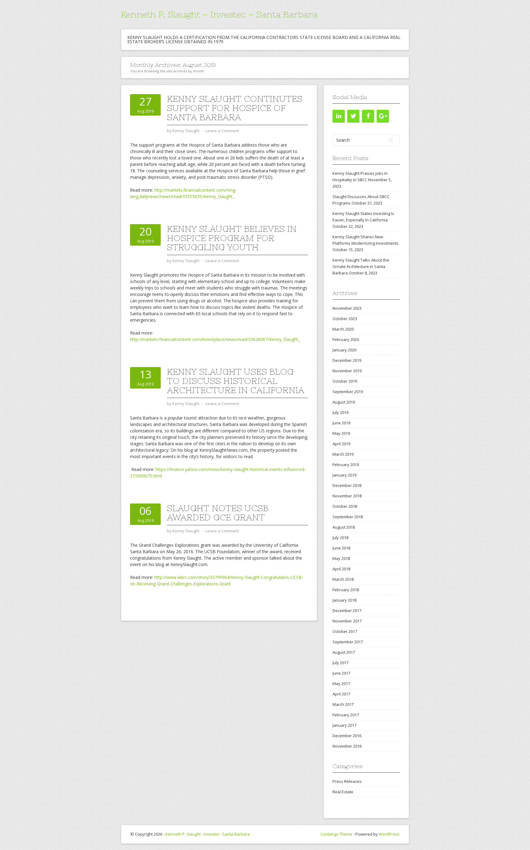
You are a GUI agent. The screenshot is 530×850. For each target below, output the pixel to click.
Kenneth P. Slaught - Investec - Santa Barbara (207, 834)
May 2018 (341, 558)
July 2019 (340, 412)
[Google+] (383, 116)
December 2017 (346, 610)
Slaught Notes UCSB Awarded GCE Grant (217, 512)
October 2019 (344, 381)
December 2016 (346, 735)
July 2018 (340, 537)
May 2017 (341, 683)
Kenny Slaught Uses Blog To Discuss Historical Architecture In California (235, 381)
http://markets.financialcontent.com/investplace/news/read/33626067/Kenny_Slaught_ (215, 339)
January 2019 (344, 475)
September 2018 (347, 516)
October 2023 (344, 318)
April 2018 (341, 569)
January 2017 (344, 725)
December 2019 (346, 360)
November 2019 (347, 370)
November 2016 (347, 746)
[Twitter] (353, 116)
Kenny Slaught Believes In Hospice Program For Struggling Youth (232, 238)
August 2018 (343, 527)
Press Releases (347, 781)
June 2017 (341, 673)
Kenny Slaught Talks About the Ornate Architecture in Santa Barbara (360, 266)
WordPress (389, 834)
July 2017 (340, 662)
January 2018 (344, 600)
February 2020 (345, 339)
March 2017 (343, 704)
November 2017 (347, 621)
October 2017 (344, 631)
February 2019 (345, 464)
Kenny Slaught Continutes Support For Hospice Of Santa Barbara (234, 108)
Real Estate (342, 791)
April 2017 (341, 694)
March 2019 (343, 454)
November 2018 (347, 496)
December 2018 (346, 485)
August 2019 (343, 402)
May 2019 (341, 433)
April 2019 (341, 443)
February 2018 (345, 589)
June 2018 (341, 548)
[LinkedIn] (338, 116)
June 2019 (341, 423)
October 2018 (344, 506)
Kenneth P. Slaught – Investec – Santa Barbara (219, 14)
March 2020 (343, 329)
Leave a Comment (222, 130)
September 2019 (347, 391)
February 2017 (345, 715)
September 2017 (347, 642)
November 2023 (347, 308)
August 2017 (343, 652)
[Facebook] (368, 116)
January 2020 (344, 350)
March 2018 (343, 579)
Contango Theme (336, 834)
